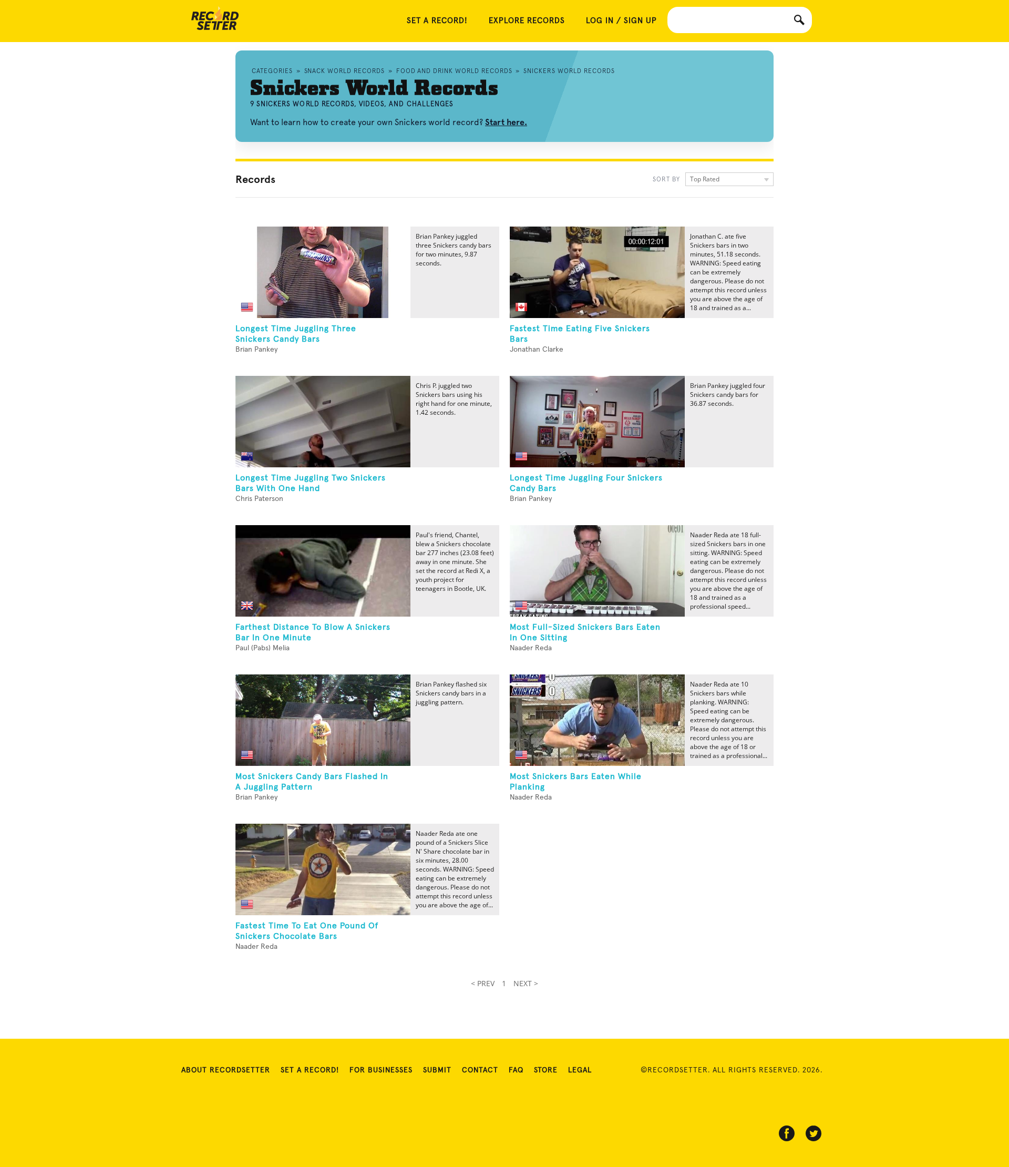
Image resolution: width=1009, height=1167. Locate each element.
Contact (480, 1070)
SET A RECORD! (437, 21)
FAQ (516, 1070)
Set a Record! (310, 1070)
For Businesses (381, 1070)
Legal (580, 1070)
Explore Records (527, 21)
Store (546, 1070)
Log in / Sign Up (621, 21)
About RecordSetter (225, 1070)
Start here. (506, 122)
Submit (437, 1070)
